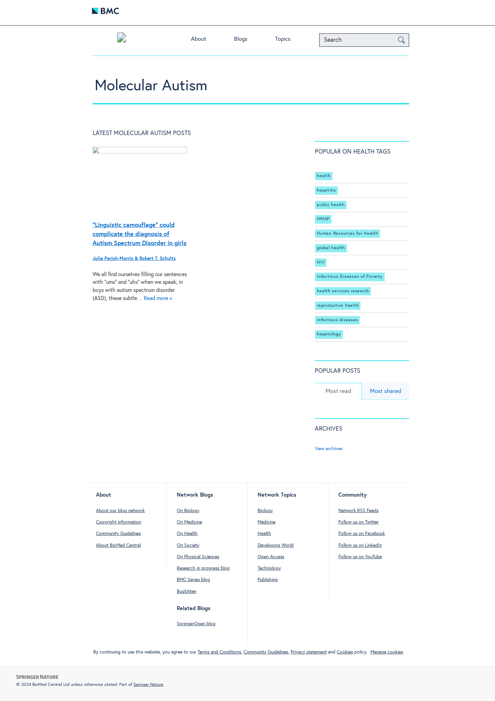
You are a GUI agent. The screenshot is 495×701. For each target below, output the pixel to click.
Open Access (271, 557)
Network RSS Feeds (358, 510)
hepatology (329, 334)
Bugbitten (186, 591)
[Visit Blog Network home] (122, 39)
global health (331, 248)
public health (331, 205)
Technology (269, 568)
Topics (283, 39)
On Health (187, 533)
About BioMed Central (118, 545)
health (324, 176)
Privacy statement (309, 652)
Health (264, 533)
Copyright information (118, 522)
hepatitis (326, 190)
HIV (321, 262)
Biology (265, 510)
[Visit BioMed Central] (105, 12)
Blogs (241, 39)
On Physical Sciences (198, 557)
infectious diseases (337, 320)
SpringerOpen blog (196, 624)
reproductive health (338, 305)
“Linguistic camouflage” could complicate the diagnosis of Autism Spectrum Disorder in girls (140, 234)
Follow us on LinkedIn (360, 545)
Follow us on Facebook (361, 533)
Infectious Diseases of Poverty (350, 276)
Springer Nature (148, 684)
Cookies (345, 652)
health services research (343, 291)
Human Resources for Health (347, 233)
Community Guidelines (118, 533)
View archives (328, 448)
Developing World (276, 545)
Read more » (158, 298)
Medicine (266, 522)
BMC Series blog (193, 579)
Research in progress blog (203, 568)
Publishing (268, 579)
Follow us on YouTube (360, 557)
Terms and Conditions (219, 652)
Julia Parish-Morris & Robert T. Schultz (134, 258)
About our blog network (120, 510)
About (198, 39)
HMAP (323, 219)
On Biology (188, 510)
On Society (188, 545)
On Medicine (189, 522)
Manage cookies (386, 652)
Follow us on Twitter (358, 522)
